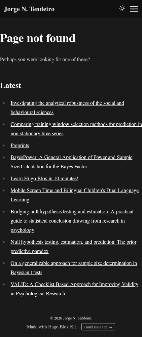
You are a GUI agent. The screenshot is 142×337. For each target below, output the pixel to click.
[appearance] (122, 8)
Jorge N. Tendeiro (29, 9)
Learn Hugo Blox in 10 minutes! (44, 178)
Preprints (20, 145)
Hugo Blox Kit (62, 326)
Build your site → (98, 326)
